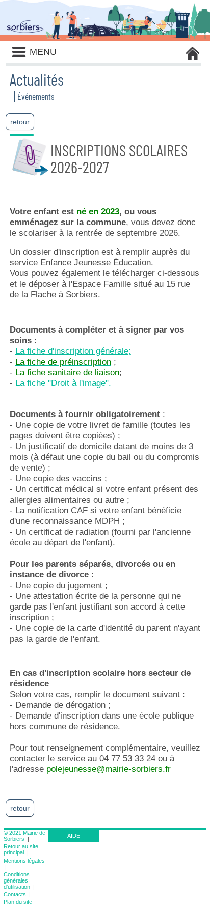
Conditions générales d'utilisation (17, 880)
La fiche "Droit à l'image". (63, 383)
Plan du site (18, 902)
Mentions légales (24, 861)
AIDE (73, 836)
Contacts (15, 894)
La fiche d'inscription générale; (73, 351)
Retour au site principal (21, 849)
